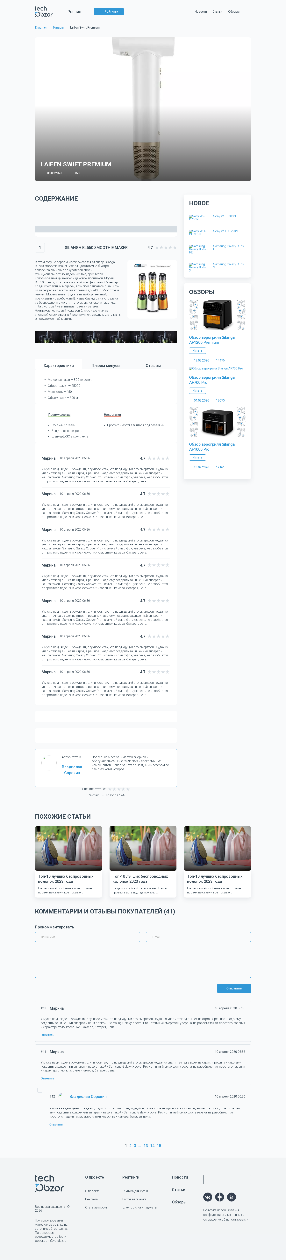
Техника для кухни (135, 1191)
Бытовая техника (134, 1199)
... (139, 1145)
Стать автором (96, 1207)
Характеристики (59, 365)
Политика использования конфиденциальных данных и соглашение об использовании (225, 1214)
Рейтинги (111, 11)
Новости (201, 11)
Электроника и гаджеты (139, 1207)
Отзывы (153, 365)
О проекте (94, 1177)
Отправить (234, 988)
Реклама (91, 1199)
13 (146, 1145)
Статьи (217, 11)
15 (159, 1145)
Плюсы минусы (106, 365)
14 (152, 1145)
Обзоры (234, 11)
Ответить (47, 1035)
